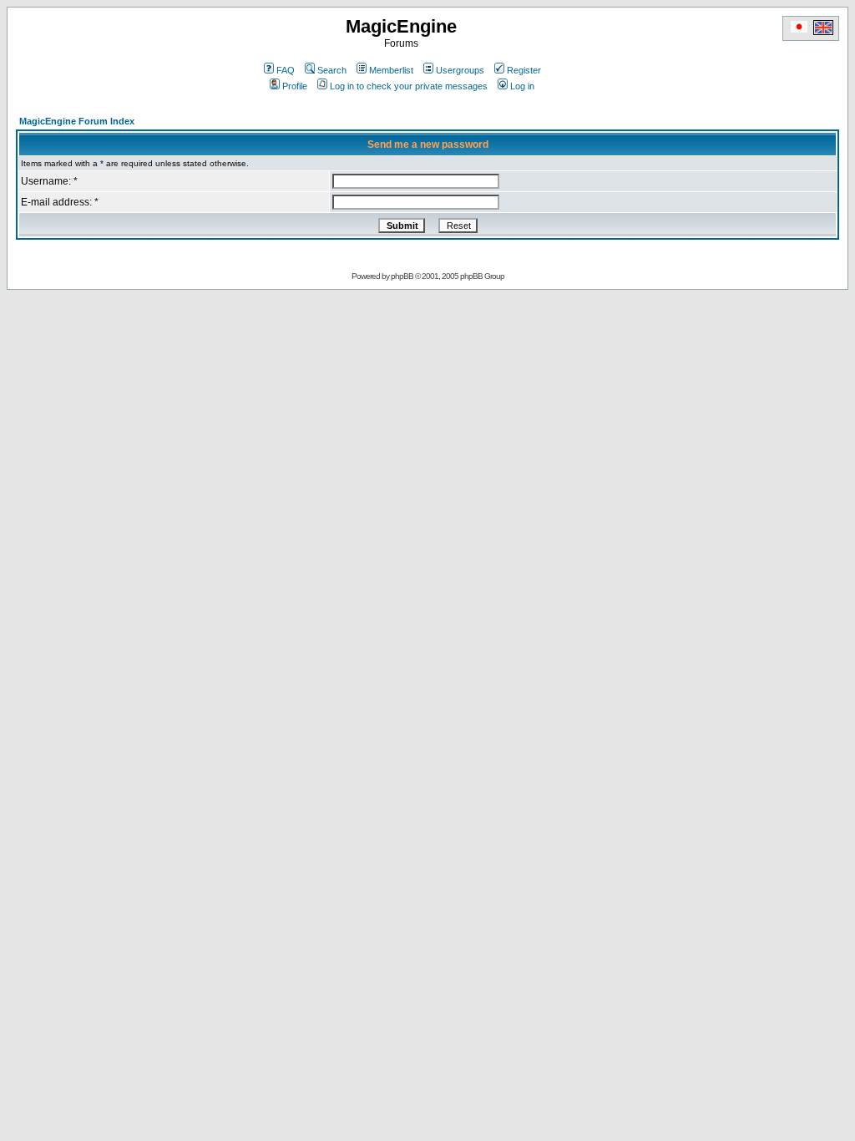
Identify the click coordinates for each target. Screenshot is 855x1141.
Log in (522, 86)
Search (332, 70)
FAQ (285, 70)
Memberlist (391, 70)
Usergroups (460, 70)
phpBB (402, 276)
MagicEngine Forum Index (76, 121)
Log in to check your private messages (409, 86)
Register (524, 70)
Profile (294, 86)
